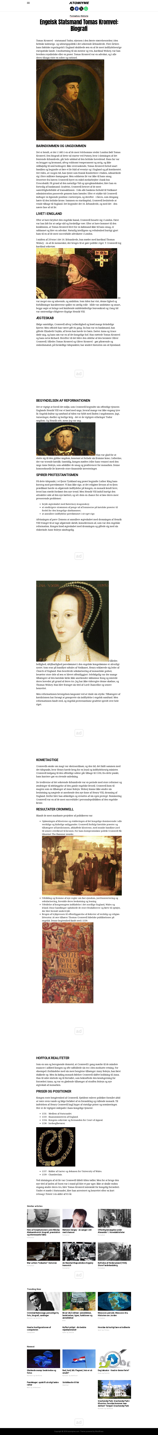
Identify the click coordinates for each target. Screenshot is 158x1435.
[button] (28, 3)
